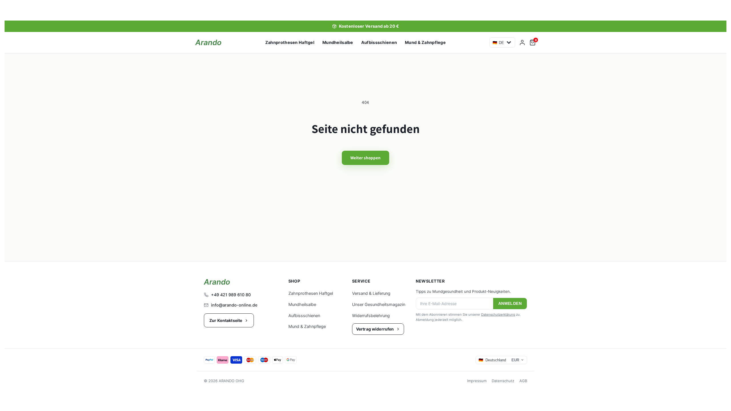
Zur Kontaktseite (225, 320)
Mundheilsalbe (337, 42)
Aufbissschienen (379, 42)
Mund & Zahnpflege (425, 42)
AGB (523, 380)
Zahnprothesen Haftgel (289, 42)
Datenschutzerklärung (498, 315)
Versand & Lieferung (371, 293)
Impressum (477, 380)
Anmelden (510, 303)
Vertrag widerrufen (375, 329)
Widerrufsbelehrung (371, 315)
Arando (208, 42)
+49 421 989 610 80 (231, 294)
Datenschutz (503, 380)
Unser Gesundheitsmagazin (378, 304)
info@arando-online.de (234, 305)
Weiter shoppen (365, 157)
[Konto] (522, 42)
